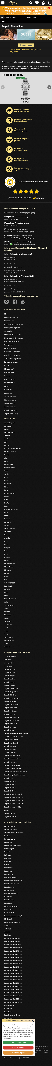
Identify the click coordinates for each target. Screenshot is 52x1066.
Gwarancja (8, 331)
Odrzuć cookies (18, 1047)
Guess (6, 515)
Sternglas (7, 614)
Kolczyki (7, 851)
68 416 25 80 (11, 263)
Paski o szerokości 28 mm (13, 998)
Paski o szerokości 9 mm (12, 944)
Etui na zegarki (9, 848)
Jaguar (6, 525)
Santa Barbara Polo (11, 598)
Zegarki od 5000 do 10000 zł (13, 803)
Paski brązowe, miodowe (12, 1014)
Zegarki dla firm (9, 403)
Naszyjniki (7, 861)
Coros (6, 480)
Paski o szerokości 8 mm (12, 941)
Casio (6, 470)
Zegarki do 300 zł (10, 784)
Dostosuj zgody (18, 1052)
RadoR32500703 (25, 98)
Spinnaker (7, 611)
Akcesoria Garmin (10, 826)
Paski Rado (8, 903)
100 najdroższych (10, 656)
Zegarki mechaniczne (11, 717)
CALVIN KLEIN (8, 464)
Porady (6, 386)
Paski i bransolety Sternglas (13, 915)
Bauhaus (7, 445)
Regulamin (8, 393)
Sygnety (7, 925)
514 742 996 (14, 225)
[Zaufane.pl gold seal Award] (10, 182)
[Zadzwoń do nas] (49, 3)
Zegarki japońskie (10, 701)
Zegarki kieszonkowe (11, 704)
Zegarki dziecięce (10, 694)
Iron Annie (7, 522)
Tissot (6, 630)
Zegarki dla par (9, 675)
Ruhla (6, 595)
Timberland (8, 624)
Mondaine (7, 570)
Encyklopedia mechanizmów (13, 324)
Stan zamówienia (10, 399)
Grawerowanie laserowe (12, 334)
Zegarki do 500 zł (10, 790)
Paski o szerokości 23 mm (13, 989)
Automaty (7, 659)
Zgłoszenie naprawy (11, 362)
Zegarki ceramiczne (11, 688)
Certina (6, 474)
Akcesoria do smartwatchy (13, 832)
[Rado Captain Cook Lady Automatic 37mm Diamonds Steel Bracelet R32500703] (25, 86)
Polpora (7, 589)
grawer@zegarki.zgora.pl (26, 237)
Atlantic (7, 435)
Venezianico (8, 637)
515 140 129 (14, 219)
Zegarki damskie (9, 669)
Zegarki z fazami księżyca (13, 758)
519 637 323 (14, 231)
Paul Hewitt (8, 586)
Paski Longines (9, 887)
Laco (5, 541)
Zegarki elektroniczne (11, 698)
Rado (6, 592)
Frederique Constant (11, 509)
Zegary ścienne (9, 813)
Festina (6, 496)
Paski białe (8, 1008)
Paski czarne (8, 1018)
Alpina (6, 429)
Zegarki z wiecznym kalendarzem (15, 771)
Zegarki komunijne (10, 410)
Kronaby (7, 538)
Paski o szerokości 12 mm (13, 954)
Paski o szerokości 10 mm (13, 947)
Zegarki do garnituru (11, 691)
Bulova (6, 461)
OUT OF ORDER (9, 582)
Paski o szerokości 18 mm (13, 973)
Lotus (6, 554)
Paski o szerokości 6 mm (12, 938)
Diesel (6, 486)
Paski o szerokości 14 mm (13, 960)
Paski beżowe (9, 1005)
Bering (6, 454)
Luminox (7, 557)
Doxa (6, 490)
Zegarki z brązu (9, 685)
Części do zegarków (11, 317)
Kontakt (7, 365)
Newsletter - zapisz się (12, 351)
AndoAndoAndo (9, 432)
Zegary (6, 810)
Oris (5, 579)
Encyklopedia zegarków (12, 327)
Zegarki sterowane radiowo (13, 736)
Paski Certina (8, 867)
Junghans (7, 531)
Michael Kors (8, 566)
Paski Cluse (8, 871)
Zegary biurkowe (10, 816)
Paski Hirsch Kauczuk (11, 877)
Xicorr (6, 643)
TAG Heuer (8, 621)
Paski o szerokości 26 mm (13, 995)
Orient (6, 576)
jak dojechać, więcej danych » (13, 267)
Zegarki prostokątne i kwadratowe (16, 733)
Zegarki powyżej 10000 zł (13, 806)
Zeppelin (7, 646)
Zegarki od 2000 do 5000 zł (13, 800)
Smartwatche (9, 666)
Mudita (6, 573)
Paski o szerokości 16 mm (13, 967)
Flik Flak (7, 502)
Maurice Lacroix (9, 563)
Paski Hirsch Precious (11, 883)
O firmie (7, 375)
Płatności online (9, 382)
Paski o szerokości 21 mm (13, 983)
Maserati (7, 560)
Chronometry (8, 663)
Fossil (6, 506)
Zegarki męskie (9, 672)
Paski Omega (8, 896)
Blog (5, 313)
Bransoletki (8, 842)
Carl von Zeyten (9, 467)
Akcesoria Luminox (10, 829)
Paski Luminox (9, 890)
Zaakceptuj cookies (18, 1042)
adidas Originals (9, 422)
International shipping (11, 341)
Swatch (6, 618)
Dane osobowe (9, 320)
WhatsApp (15, 244)
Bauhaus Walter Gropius (12, 448)
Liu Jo (6, 544)
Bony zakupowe (9, 839)
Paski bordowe (9, 1011)
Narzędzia (7, 858)
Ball (5, 442)
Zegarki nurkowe (10, 726)
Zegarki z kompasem (11, 762)
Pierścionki (8, 918)
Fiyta (6, 499)
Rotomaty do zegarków (12, 922)
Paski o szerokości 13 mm (13, 957)
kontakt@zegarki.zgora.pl (27, 212)
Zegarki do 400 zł (10, 787)
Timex (6, 627)
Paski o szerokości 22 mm (13, 986)
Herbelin (7, 518)
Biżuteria (7, 835)
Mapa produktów (10, 348)
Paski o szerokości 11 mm (13, 951)
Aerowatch (8, 426)
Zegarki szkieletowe (11, 739)
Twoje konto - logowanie (12, 358)
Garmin (6, 512)
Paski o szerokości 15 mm (13, 963)
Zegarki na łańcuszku (11, 720)
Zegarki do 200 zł (10, 781)
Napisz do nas (9, 372)
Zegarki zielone (9, 682)
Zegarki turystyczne (11, 746)
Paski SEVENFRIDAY (11, 906)
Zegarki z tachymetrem (12, 765)
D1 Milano (7, 483)
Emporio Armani (9, 493)
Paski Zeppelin (9, 912)
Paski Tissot (8, 909)
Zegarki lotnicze (9, 714)
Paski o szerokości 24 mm (13, 992)
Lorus (6, 550)
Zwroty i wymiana (10, 406)
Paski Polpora (9, 899)
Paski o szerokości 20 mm (13, 979)
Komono (7, 534)
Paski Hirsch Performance (13, 880)
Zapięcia (7, 931)
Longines (7, 547)
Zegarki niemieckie (10, 723)
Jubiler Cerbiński (9, 528)
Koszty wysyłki (9, 344)
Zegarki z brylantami (11, 752)
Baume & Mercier (10, 451)
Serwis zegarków (10, 396)
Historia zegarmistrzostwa (13, 338)
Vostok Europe (9, 640)
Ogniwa (7, 864)
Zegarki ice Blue (9, 678)
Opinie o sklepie (9, 379)
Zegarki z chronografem (12, 755)
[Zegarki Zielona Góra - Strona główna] (13, 3)
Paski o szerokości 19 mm (13, 976)
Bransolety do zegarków (12, 845)
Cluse (6, 477)
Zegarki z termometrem (12, 768)
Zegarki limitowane (10, 710)
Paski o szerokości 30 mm (13, 1002)
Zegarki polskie (9, 730)
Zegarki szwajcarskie (11, 743)
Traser (6, 634)
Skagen (6, 608)
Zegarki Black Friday (11, 413)
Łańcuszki (7, 855)
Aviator (6, 438)
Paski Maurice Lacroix (11, 893)
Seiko (6, 602)
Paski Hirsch (8, 874)
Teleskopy (7, 928)
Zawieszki (7, 935)
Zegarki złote (8, 778)
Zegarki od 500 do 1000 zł (13, 794)
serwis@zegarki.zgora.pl (26, 231)
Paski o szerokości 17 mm (13, 970)
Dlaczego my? (9, 368)
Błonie (6, 458)
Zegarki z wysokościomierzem (14, 774)
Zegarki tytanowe (10, 749)
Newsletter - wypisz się (12, 355)
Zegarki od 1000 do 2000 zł (13, 797)
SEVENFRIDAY (9, 605)
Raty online (8, 389)
